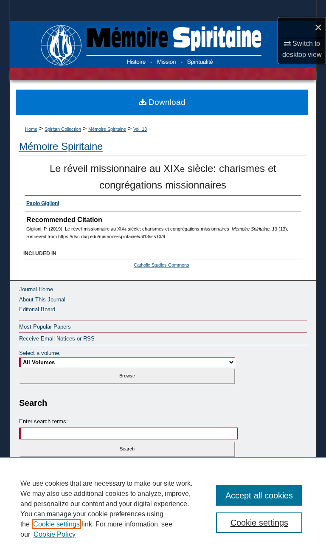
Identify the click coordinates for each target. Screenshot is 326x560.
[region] (163, 508)
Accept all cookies (259, 495)
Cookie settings (56, 524)
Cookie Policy (55, 534)
